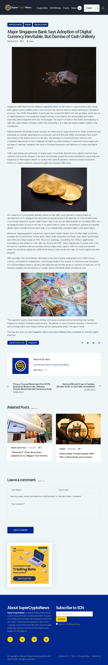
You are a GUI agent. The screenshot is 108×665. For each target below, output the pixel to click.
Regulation (33, 342)
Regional (23, 448)
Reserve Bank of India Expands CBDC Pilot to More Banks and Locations (77, 455)
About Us (96, 656)
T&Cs (73, 656)
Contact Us (63, 656)
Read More (37, 370)
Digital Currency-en (16, 342)
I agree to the (69, 624)
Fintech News (16, 24)
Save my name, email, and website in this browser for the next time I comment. (45, 496)
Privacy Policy (74, 624)
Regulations (41, 24)
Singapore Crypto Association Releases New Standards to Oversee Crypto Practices (52, 333)
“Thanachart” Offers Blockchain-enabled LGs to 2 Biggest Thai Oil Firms (29, 454)
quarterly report (51, 106)
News (28, 24)
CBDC (29, 110)
